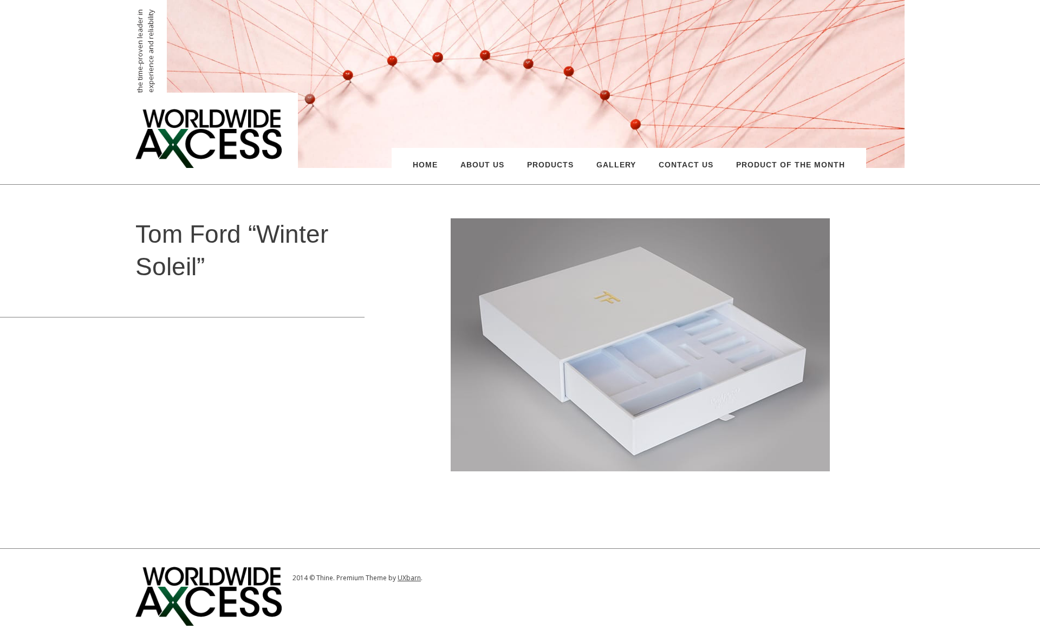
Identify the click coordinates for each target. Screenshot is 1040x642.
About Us (482, 164)
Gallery (616, 164)
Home (425, 164)
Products (550, 164)
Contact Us (686, 164)
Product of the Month (790, 164)
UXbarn (409, 577)
